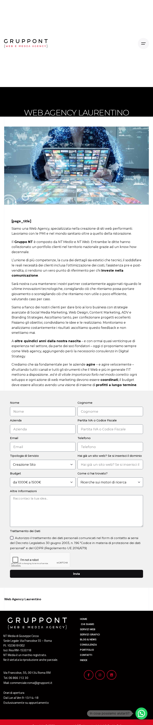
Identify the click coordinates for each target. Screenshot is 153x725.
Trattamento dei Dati (25, 531)
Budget (15, 473)
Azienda (16, 420)
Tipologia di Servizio (24, 456)
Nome (14, 403)
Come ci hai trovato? (92, 473)
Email (14, 438)
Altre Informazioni (23, 491)
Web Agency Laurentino (22, 599)
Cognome (84, 403)
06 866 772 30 (18, 677)
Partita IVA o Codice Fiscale (97, 420)
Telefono (84, 438)
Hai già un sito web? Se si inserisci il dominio (109, 456)
